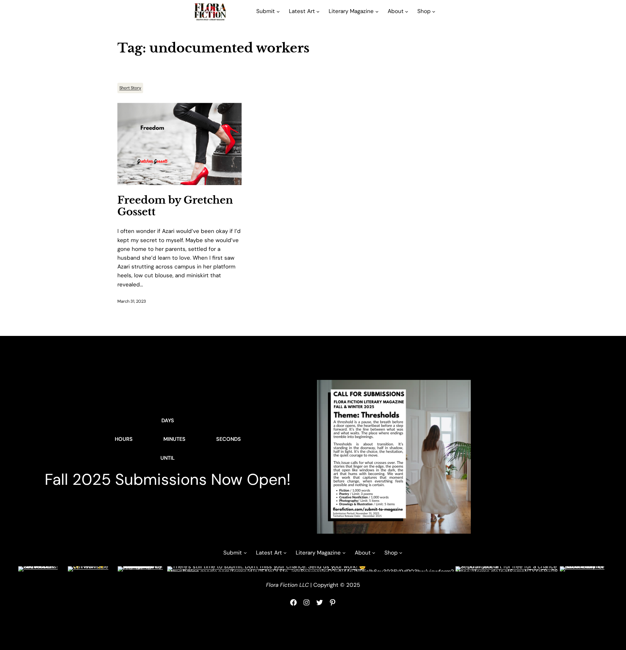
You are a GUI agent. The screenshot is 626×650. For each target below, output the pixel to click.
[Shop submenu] (433, 11)
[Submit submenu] (278, 11)
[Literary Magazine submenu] (377, 11)
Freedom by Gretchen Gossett (175, 206)
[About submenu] (406, 11)
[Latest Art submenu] (318, 11)
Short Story (130, 88)
